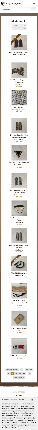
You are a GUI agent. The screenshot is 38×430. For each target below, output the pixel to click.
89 (24, 373)
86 (12, 373)
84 (31, 370)
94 (29, 373)
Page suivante (19, 377)
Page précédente (12, 370)
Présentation (19, 395)
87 (16, 373)
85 (8, 373)
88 (20, 373)
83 (27, 370)
